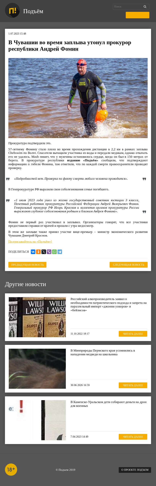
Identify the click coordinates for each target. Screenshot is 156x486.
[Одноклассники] (38, 251)
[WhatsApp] (54, 251)
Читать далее (133, 333)
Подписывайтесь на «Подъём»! (30, 241)
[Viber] (49, 251)
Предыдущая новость (27, 264)
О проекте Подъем (134, 469)
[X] (43, 251)
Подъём (33, 11)
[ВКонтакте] (33, 251)
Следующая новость (128, 264)
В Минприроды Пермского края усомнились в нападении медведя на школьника (103, 352)
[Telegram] (59, 251)
